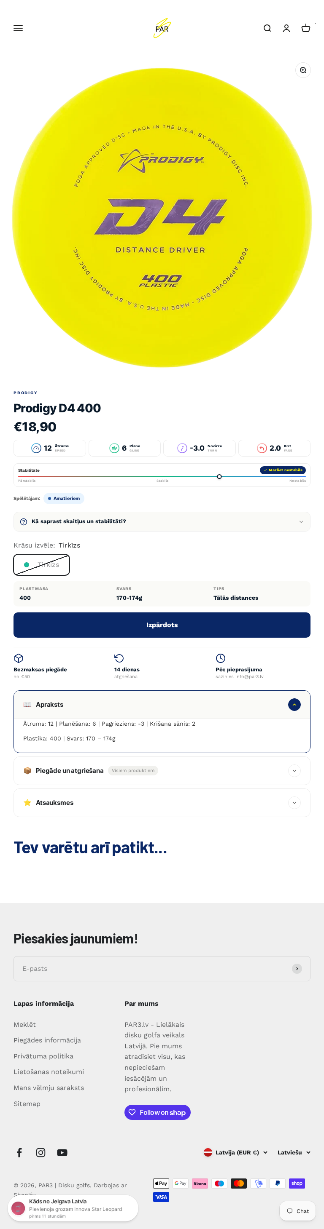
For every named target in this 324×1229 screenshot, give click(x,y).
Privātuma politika (43, 1056)
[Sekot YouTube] (62, 1152)
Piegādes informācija (47, 1040)
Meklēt (25, 1025)
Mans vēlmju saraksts (49, 1088)
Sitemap (27, 1104)
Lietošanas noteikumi (49, 1072)
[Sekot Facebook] (19, 1152)
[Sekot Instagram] (40, 1152)
